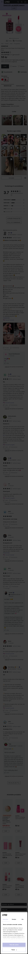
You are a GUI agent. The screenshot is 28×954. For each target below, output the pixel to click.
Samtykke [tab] (5, 919)
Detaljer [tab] (14, 919)
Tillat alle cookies (14, 944)
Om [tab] (22, 919)
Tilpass (13, 949)
